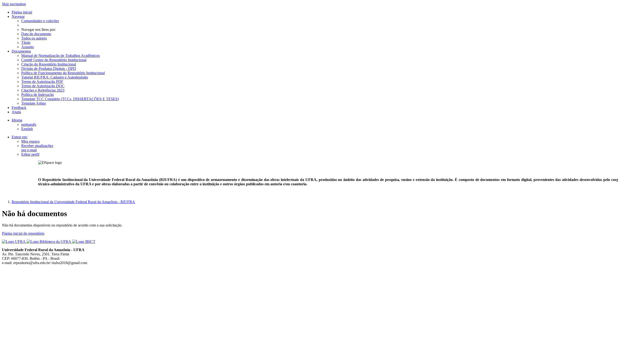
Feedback (19, 108)
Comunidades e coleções (40, 21)
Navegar (18, 16)
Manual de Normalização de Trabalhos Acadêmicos (60, 55)
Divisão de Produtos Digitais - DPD (48, 69)
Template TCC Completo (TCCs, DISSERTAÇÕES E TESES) (70, 99)
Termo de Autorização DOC (42, 86)
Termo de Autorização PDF (42, 82)
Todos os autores (34, 38)
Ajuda (16, 112)
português (28, 124)
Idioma (17, 120)
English (27, 129)
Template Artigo (33, 103)
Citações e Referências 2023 (42, 90)
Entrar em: (20, 137)
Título (25, 42)
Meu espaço (30, 141)
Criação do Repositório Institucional (48, 64)
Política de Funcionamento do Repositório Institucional (63, 73)
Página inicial (22, 12)
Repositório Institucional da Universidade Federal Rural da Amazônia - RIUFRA (73, 202)
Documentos (21, 51)
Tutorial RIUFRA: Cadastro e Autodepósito (54, 77)
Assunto (27, 47)
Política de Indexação (37, 95)
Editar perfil (30, 154)
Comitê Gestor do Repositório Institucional (53, 60)
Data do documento (36, 34)
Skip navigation (14, 4)
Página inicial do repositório (23, 233)
